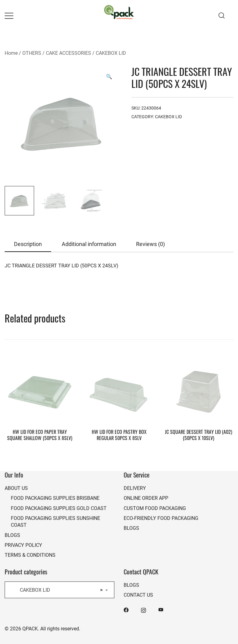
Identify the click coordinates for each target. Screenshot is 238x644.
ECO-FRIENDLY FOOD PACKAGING (161, 518)
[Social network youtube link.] (160, 609)
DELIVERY (135, 488)
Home (11, 53)
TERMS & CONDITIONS (30, 554)
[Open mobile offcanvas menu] (9, 15)
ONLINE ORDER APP (146, 498)
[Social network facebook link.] (126, 609)
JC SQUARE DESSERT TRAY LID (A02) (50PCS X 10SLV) (198, 434)
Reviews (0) (150, 244)
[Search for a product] (222, 15)
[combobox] (59, 589)
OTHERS (31, 53)
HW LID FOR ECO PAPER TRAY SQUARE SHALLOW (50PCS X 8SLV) (39, 434)
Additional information (89, 244)
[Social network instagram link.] (143, 609)
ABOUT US (16, 488)
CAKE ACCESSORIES (68, 53)
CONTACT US (138, 594)
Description (28, 244)
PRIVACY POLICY (23, 545)
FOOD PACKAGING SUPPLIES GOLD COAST (59, 508)
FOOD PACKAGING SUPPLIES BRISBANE (55, 498)
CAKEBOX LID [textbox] (57, 589)
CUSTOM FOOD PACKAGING (155, 508)
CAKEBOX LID (111, 53)
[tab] (28, 244)
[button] (109, 76)
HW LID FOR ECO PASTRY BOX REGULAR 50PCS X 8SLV (119, 434)
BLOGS (12, 535)
